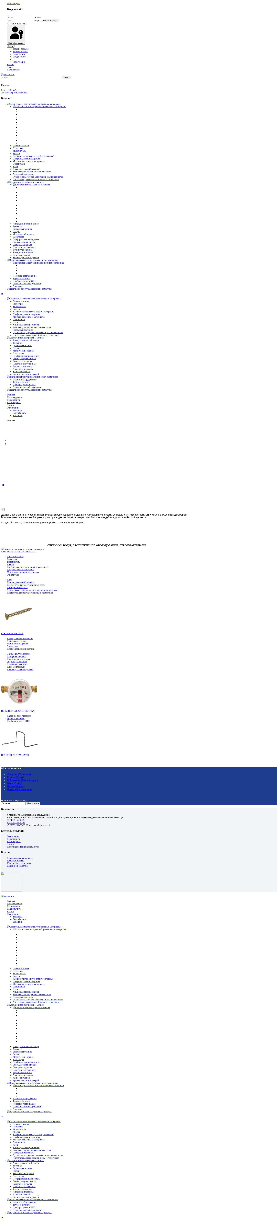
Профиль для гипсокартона (26, 158)
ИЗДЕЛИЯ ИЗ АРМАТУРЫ (15, 755)
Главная (11, 394)
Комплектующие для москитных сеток (32, 171)
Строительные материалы (20, 858)
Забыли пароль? (21, 49)
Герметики (18, 148)
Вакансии (17, 415)
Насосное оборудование (24, 276)
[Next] (3, 485)
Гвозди (16, 231)
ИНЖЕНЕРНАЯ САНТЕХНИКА (18, 711)
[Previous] (2, 485)
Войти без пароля (16, 43)
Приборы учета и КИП (24, 281)
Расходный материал (23, 174)
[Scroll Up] (2, 1217)
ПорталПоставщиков (19, 789)
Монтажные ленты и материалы (29, 161)
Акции (10, 405)
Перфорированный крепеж (26, 239)
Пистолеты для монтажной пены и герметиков (36, 179)
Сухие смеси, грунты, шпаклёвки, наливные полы (38, 177)
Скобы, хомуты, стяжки (24, 242)
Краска (16, 153)
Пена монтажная (21, 145)
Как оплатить (13, 400)
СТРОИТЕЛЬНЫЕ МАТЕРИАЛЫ (18, 551)
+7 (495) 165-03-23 (16, 820)
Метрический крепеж (23, 234)
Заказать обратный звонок (14, 92)
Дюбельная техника (22, 229)
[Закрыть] (8, 15)
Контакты (17, 410)
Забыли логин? (20, 51)
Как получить (14, 402)
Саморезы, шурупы (22, 244)
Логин (37, 17)
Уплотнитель (19, 151)
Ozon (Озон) (14, 783)
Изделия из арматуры (17, 866)
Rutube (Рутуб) (15, 777)
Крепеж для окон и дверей (26, 257)
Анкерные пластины (23, 252)
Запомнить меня (18, 23)
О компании (13, 407)
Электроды (18, 236)
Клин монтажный (21, 255)
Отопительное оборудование (27, 283)
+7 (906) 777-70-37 (16, 822)
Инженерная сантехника (19, 863)
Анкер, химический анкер (26, 223)
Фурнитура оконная (22, 250)
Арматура (17, 286)
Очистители (19, 164)
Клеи (15, 166)
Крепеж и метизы (15, 860)
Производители (14, 397)
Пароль (38, 20)
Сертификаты (19, 413)
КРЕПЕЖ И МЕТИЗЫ (12, 633)
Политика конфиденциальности (23, 846)
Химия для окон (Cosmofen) (26, 169)
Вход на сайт (19, 56)
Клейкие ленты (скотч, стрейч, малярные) (33, 156)
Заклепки (17, 226)
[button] (13, 3)
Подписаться (33, 803)
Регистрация (19, 54)
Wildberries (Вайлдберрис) (22, 780)
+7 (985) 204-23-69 (16, 825)
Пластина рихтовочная (24, 247)
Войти (10, 46)
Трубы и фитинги (21, 278)
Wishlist (10, 64)
